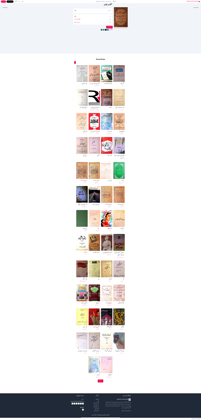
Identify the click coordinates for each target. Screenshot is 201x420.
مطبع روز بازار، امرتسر (77, 19)
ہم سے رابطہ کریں (98, 2)
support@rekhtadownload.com (77, 401)
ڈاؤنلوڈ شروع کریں (109, 27)
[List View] (73, 62)
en (83, 410)
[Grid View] (75, 62)
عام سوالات (103, 2)
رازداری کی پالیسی (96, 407)
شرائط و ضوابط (97, 409)
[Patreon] (72, 404)
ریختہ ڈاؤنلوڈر (97, 399)
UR (22, 2)
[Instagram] (76, 404)
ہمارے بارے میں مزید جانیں (126, 410)
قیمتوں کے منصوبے (96, 403)
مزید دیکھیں (100, 381)
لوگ (113, 2)
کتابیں (115, 2)
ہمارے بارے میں (108, 2)
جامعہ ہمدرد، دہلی (77, 22)
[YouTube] (78, 404)
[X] (80, 404)
